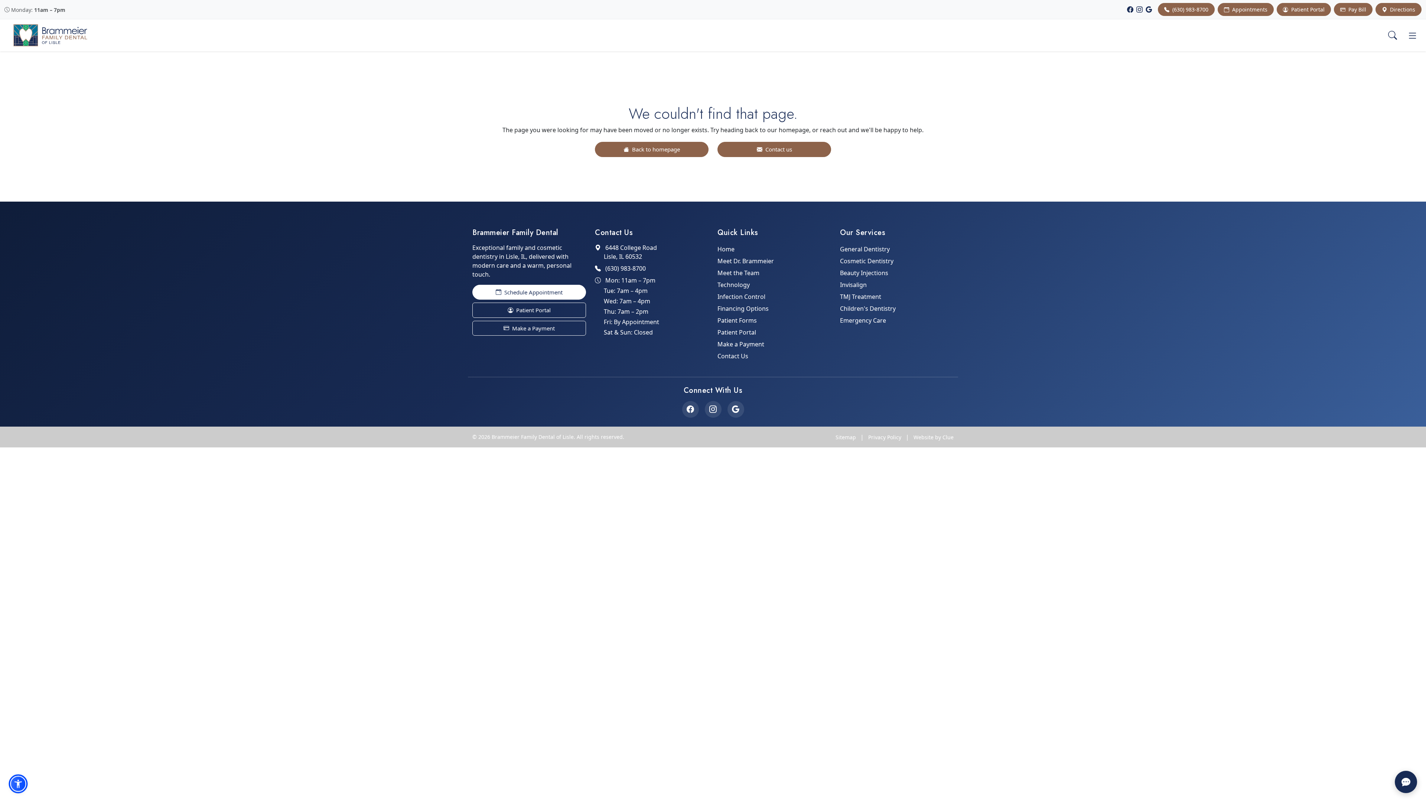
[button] (18, 784)
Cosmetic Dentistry (866, 261)
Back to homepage (655, 149)
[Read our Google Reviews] (735, 409)
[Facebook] (1130, 9)
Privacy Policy (884, 437)
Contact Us (732, 356)
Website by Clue (934, 437)
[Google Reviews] (1149, 9)
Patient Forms (737, 320)
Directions (1401, 9)
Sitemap (846, 437)
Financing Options (743, 308)
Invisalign (853, 285)
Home (726, 249)
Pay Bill (1356, 9)
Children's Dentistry (868, 308)
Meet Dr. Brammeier (745, 261)
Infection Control (741, 297)
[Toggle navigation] (1413, 35)
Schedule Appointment (533, 292)
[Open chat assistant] (1406, 782)
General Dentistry (865, 249)
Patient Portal (1307, 9)
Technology (733, 285)
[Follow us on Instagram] (713, 409)
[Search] (1392, 35)
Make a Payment (533, 328)
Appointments (1249, 9)
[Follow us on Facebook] (690, 409)
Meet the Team (738, 273)
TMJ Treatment (860, 297)
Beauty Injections (864, 273)
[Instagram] (1139, 9)
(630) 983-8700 (1189, 9)
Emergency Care (863, 320)
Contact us (778, 149)
